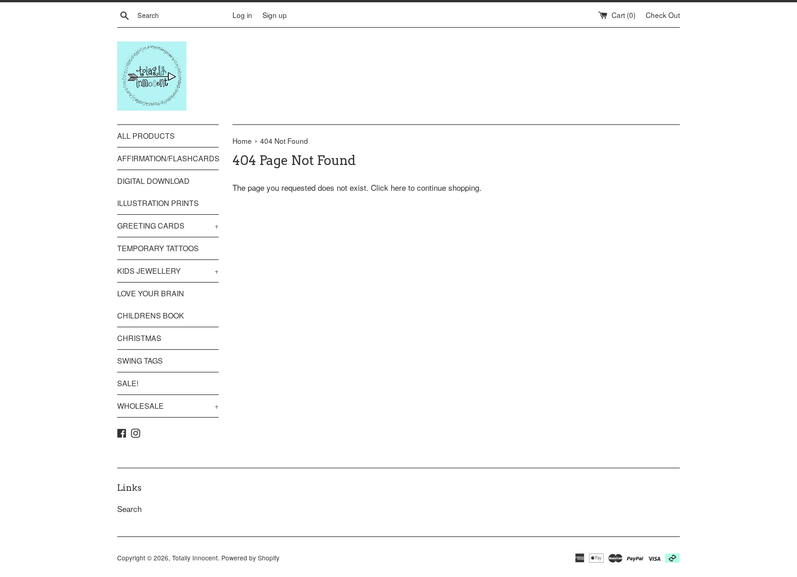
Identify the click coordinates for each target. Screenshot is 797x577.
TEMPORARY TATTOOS (158, 248)
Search (129, 508)
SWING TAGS (140, 360)
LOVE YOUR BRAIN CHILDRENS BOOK (150, 304)
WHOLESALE (168, 405)
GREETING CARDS (168, 225)
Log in (242, 15)
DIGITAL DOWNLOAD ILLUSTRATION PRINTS (158, 192)
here (398, 187)
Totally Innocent (195, 557)
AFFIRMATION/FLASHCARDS (168, 158)
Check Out (663, 15)
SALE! (127, 383)
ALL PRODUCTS (146, 135)
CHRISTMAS (139, 338)
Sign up (274, 15)
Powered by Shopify (250, 557)
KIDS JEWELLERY (168, 270)
